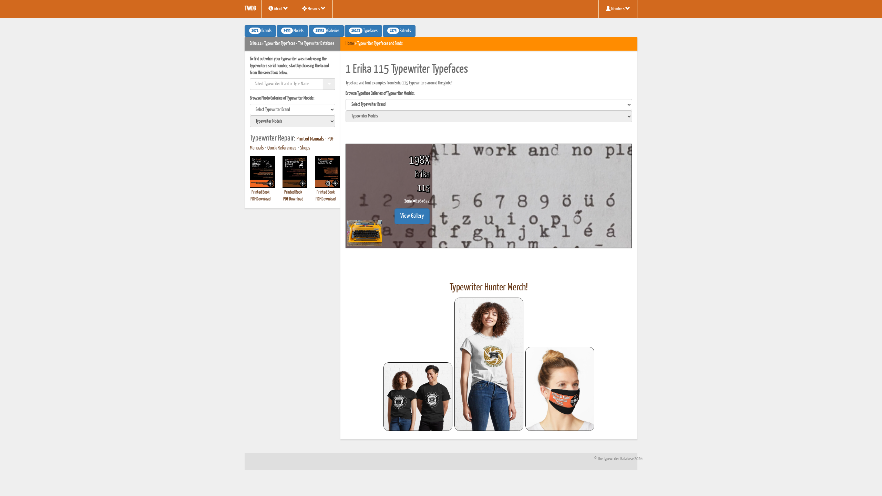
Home (350, 43)
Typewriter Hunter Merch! (489, 287)
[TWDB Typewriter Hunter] (417, 396)
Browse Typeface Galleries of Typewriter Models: (380, 93)
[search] (292, 109)
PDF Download (260, 199)
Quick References (282, 148)
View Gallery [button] (412, 216)
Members (618, 9)
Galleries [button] (327, 31)
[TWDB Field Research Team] (559, 389)
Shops (305, 148)
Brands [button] (261, 31)
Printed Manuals (310, 139)
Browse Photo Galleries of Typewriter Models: (282, 98)
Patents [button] (400, 31)
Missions (314, 9)
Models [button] (294, 31)
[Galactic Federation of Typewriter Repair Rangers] (488, 364)
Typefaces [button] (364, 31)
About (278, 9)
